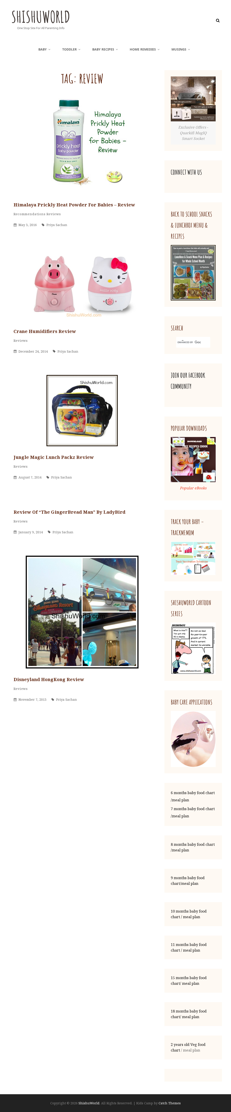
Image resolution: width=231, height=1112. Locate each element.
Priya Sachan (56, 225)
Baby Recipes (103, 49)
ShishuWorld (40, 17)
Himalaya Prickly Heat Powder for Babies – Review (74, 205)
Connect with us (186, 172)
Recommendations (30, 214)
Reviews (53, 214)
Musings (178, 49)
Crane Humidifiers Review (45, 331)
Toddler (69, 49)
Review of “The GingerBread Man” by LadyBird (69, 512)
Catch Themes (170, 1103)
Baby (42, 49)
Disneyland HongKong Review (49, 679)
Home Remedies (143, 49)
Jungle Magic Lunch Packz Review (54, 457)
